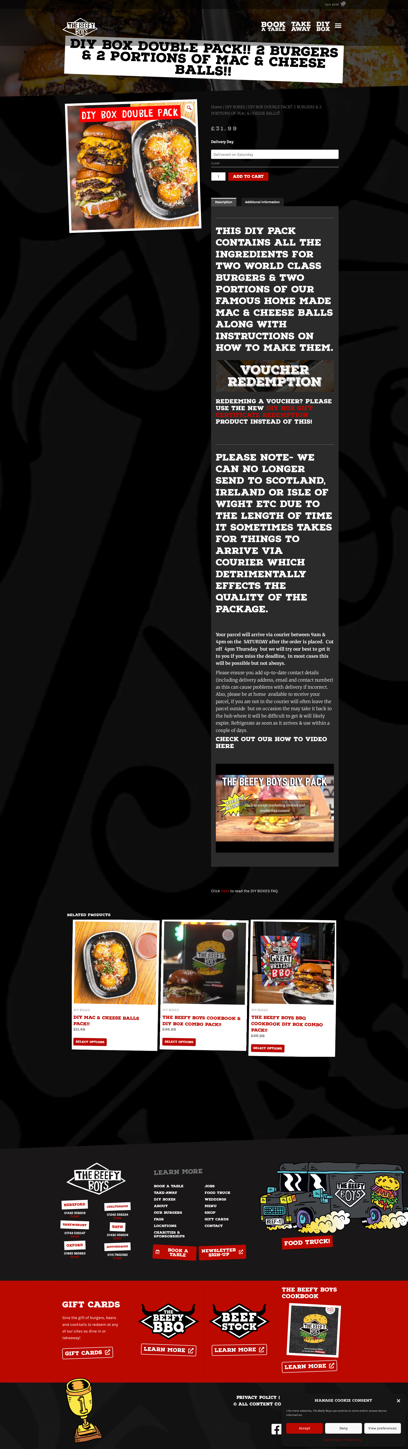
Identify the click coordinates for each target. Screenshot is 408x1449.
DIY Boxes (165, 1199)
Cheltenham (117, 1207)
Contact (214, 1225)
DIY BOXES (235, 106)
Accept (304, 1428)
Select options (90, 1042)
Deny (344, 1428)
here (225, 890)
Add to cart (248, 176)
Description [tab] (223, 202)
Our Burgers (168, 1212)
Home (216, 106)
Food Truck (217, 1192)
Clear (215, 163)
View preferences (382, 1428)
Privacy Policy (352, 1439)
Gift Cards (217, 1219)
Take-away (165, 1192)
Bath (117, 1226)
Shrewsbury (75, 1225)
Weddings (215, 1199)
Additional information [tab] (262, 202)
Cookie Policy (332, 1439)
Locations (165, 1225)
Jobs (210, 1186)
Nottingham (117, 1247)
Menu (211, 1206)
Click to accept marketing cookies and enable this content (275, 808)
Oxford (75, 1245)
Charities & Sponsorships (169, 1234)
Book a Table (168, 1186)
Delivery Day (222, 141)
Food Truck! (307, 1242)
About (161, 1206)
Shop (210, 1212)
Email (74, 1216)
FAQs (159, 1219)
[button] (398, 1400)
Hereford (75, 1204)
